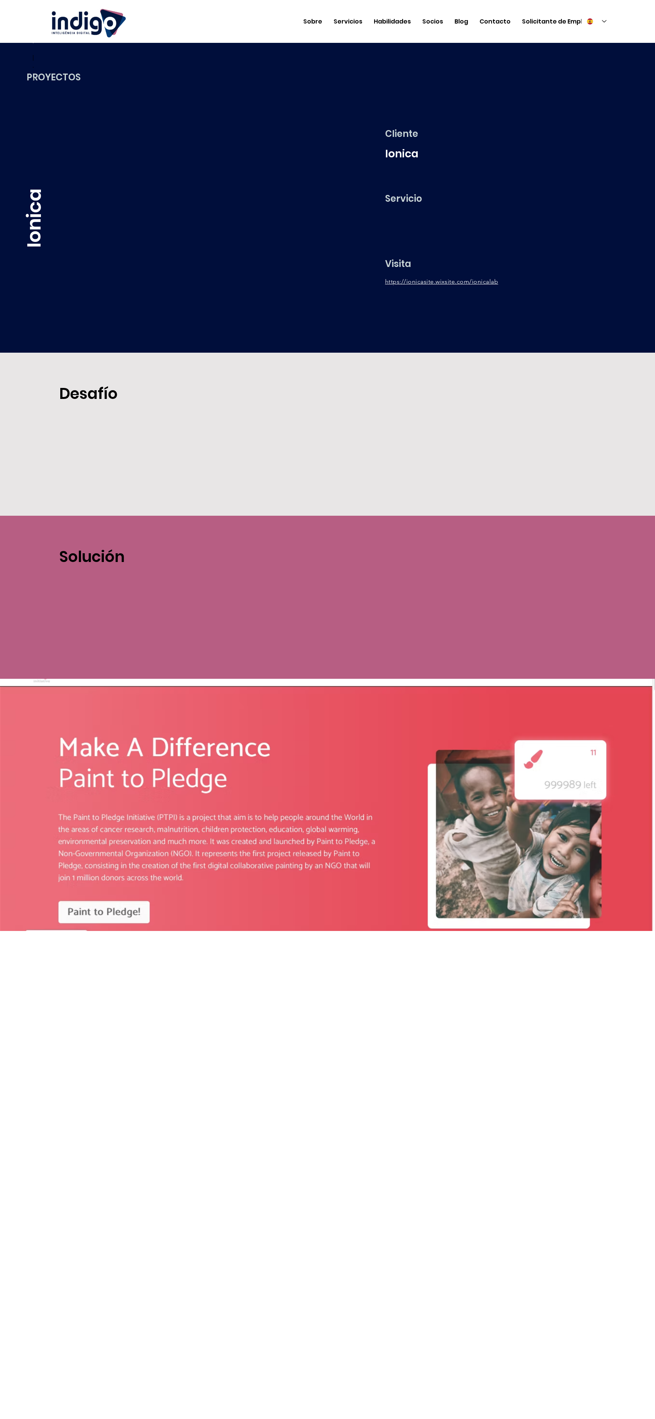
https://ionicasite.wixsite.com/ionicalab (441, 281)
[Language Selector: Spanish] (596, 21)
